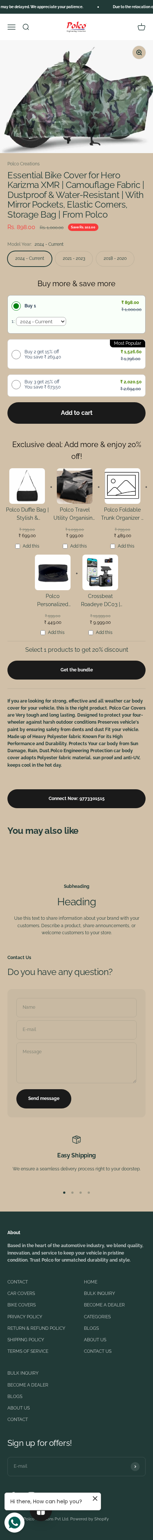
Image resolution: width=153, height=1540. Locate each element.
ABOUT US (95, 1339)
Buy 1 (30, 305)
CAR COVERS (21, 1293)
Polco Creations (23, 163)
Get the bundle (77, 669)
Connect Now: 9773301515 (77, 798)
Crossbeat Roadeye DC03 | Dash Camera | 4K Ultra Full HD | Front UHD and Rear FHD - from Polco (100, 601)
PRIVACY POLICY (24, 1316)
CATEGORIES (97, 1316)
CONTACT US (97, 1351)
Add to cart (76, 412)
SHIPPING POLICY (25, 1339)
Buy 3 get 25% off (43, 384)
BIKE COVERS (21, 1305)
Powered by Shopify (89, 1519)
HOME (90, 1282)
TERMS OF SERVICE (27, 1351)
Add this (31, 546)
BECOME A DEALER (104, 1305)
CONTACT (17, 1282)
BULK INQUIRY (99, 1293)
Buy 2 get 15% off (43, 354)
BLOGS (91, 1328)
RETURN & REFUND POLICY (36, 1328)
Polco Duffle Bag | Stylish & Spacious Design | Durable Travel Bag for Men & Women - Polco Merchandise (27, 515)
